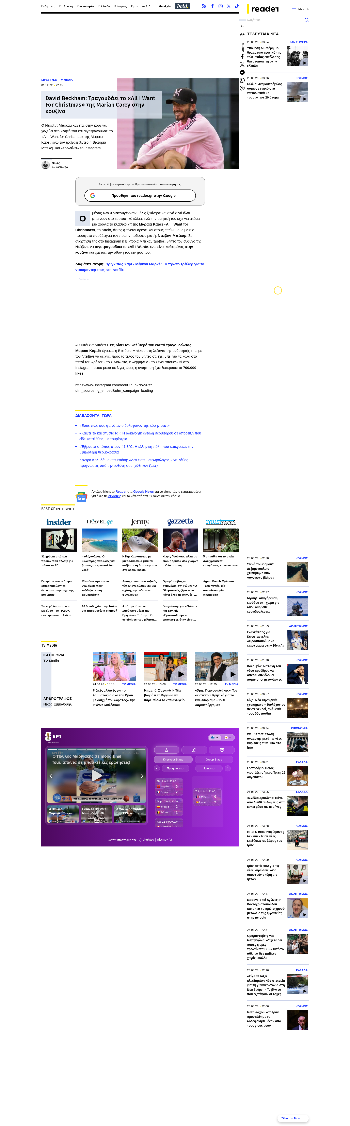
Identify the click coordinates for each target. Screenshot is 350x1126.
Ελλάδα (104, 6)
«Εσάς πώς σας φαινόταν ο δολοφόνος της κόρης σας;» (124, 426)
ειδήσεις (114, 496)
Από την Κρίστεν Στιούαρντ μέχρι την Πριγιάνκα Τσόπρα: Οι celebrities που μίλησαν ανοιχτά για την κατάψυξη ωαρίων (140, 613)
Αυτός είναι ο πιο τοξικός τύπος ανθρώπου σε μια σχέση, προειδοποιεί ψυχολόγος (139, 588)
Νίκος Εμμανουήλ (57, 704)
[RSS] (204, 6)
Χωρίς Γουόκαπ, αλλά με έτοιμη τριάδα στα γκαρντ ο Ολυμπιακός (180, 561)
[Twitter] (229, 6)
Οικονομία (85, 6)
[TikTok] (237, 6)
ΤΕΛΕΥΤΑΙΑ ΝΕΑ (263, 34)
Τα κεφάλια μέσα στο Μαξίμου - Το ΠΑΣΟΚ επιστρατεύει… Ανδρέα (57, 611)
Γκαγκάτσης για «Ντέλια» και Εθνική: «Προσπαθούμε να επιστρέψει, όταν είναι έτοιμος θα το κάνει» (180, 613)
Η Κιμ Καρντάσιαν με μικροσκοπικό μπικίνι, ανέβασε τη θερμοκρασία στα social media (139, 563)
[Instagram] (221, 6)
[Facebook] (212, 6)
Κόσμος (120, 6)
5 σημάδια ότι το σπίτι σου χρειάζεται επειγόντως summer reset (221, 561)
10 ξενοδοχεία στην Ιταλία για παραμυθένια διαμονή (99, 608)
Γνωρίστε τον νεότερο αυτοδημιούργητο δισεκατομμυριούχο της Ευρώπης (57, 588)
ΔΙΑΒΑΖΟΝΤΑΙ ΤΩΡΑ (93, 415)
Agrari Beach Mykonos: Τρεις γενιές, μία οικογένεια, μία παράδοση (219, 588)
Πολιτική (66, 6)
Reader (121, 491)
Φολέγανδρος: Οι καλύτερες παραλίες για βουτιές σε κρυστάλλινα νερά (98, 563)
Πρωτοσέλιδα (142, 6)
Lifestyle (164, 6)
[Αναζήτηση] (307, 20)
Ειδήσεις (48, 6)
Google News (143, 491)
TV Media (51, 661)
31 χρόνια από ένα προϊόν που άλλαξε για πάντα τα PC (57, 561)
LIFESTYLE (49, 79)
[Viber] (242, 88)
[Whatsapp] (242, 80)
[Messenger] (242, 72)
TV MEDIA (66, 79)
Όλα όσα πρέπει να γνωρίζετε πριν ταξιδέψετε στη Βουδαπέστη (95, 588)
